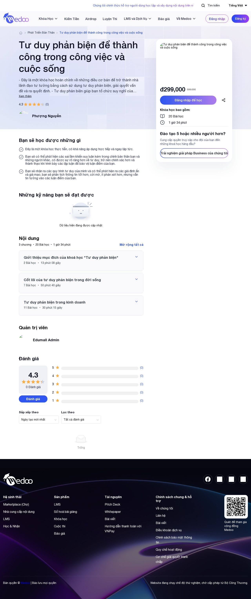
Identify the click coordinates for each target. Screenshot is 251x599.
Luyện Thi (110, 19)
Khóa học (60, 519)
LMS (6, 519)
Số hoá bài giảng (65, 511)
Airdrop (90, 19)
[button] (81, 261)
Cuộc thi (59, 526)
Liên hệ (161, 515)
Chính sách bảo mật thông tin (174, 540)
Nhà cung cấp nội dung (19, 511)
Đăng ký (240, 18)
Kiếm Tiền (71, 19)
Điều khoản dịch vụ (169, 530)
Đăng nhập (217, 19)
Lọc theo (68, 412)
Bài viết (110, 519)
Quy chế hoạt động (169, 549)
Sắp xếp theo (29, 412)
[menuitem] (46, 18)
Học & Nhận (11, 526)
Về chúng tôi (164, 508)
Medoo (25, 582)
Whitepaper (113, 511)
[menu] (117, 19)
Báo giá (164, 19)
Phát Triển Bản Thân (41, 32)
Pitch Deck (112, 504)
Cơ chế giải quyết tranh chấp (172, 559)
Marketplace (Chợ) (16, 504)
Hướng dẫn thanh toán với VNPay (123, 528)
